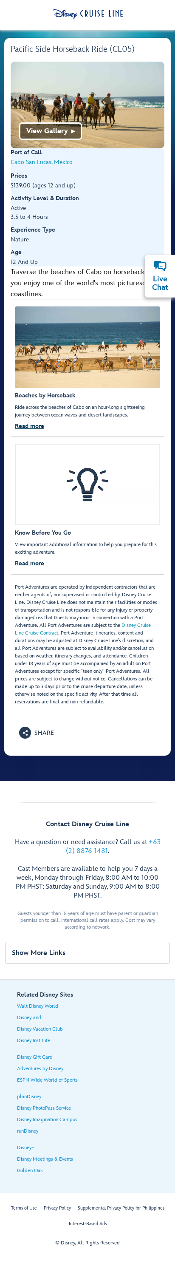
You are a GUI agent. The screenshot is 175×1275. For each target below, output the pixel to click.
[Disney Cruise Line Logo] (88, 14)
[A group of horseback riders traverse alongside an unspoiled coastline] (87, 105)
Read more (29, 426)
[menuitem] (160, 266)
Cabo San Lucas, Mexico (42, 162)
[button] (36, 733)
